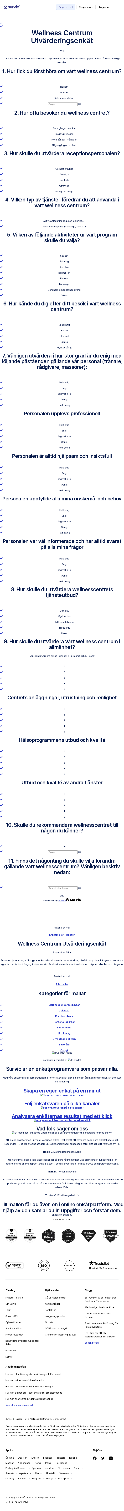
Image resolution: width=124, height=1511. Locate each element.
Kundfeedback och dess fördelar (98, 1315)
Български (63, 1478)
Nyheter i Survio (14, 1297)
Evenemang (64, 1027)
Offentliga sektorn (64, 1038)
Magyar (9, 1463)
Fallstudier (11, 1350)
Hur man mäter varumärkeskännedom (25, 1380)
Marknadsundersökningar (64, 1004)
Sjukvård (64, 1044)
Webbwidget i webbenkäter (100, 1307)
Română (49, 1468)
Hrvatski (50, 1473)
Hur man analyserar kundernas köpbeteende (29, 1398)
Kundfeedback (64, 1016)
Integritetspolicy (14, 1334)
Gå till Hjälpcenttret (55, 1297)
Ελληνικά (36, 1478)
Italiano (73, 1457)
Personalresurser (64, 1021)
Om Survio (10, 1303)
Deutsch (22, 1457)
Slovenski (64, 1473)
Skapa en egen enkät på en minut (62, 1091)
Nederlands (24, 1463)
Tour (7, 1310)
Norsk (38, 1463)
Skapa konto (86, 7)
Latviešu (22, 1478)
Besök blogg (92, 1342)
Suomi (77, 1468)
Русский (36, 1468)
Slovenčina (64, 1468)
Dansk (38, 1473)
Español (47, 1457)
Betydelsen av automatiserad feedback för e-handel (101, 1299)
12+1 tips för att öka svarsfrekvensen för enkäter (100, 1335)
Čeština (9, 1457)
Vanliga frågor (52, 1303)
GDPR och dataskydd (56, 1328)
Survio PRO (11, 1316)
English (35, 1457)
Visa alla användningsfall (19, 1405)
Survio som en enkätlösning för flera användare (101, 1325)
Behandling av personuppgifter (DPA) (22, 1342)
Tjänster (69, 934)
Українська (25, 1473)
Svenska (10, 1473)
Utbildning (64, 1033)
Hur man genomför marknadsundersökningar (29, 1386)
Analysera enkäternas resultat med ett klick (62, 1116)
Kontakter (50, 1310)
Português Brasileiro (16, 1468)
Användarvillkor (13, 1328)
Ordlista (49, 1322)
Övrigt (64, 1050)
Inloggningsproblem (55, 1316)
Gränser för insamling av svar (60, 1334)
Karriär (8, 1356)
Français (60, 1457)
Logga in (104, 7)
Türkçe (49, 1478)
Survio (8, 1419)
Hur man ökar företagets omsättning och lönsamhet (33, 1374)
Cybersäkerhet (13, 1322)
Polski (48, 1463)
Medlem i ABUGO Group (16, 1502)
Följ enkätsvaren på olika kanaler (62, 1103)
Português (61, 1463)
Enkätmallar (56, 934)
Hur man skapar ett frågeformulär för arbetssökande (33, 1392)
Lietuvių (9, 1478)
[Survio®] (12, 7)
